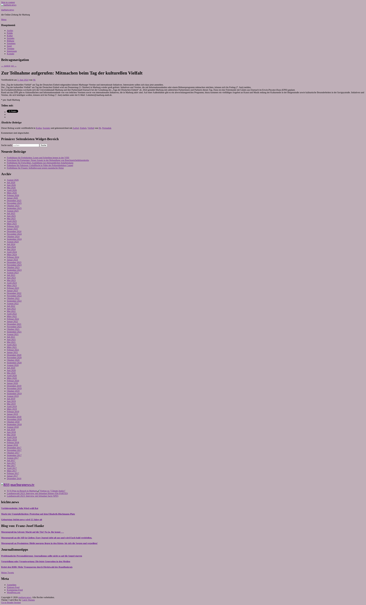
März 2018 (12, 440)
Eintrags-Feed (13, 587)
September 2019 (14, 393)
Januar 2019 (12, 414)
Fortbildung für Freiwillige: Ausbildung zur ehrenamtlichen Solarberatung (40, 163)
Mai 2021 (11, 342)
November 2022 (14, 296)
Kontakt (10, 53)
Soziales (10, 38)
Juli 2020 (11, 368)
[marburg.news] (8, 5)
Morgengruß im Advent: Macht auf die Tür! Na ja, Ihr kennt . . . (32, 532)
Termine (10, 48)
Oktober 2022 (13, 298)
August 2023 (13, 272)
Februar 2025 (13, 226)
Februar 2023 (13, 288)
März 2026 (12, 193)
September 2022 (14, 301)
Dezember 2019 (14, 386)
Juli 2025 (11, 213)
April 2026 (12, 190)
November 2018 (14, 419)
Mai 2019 (11, 404)
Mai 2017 (11, 465)
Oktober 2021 (13, 329)
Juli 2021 (11, 337)
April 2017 (12, 468)
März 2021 (12, 347)
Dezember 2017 (14, 447)
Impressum (12, 51)
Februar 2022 (13, 319)
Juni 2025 (11, 216)
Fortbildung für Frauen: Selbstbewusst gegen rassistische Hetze (35, 168)
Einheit (83, 128)
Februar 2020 (13, 381)
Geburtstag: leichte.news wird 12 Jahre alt (21, 519)
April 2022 (12, 314)
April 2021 (12, 344)
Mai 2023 (11, 280)
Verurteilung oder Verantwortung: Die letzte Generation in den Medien (35, 561)
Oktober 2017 (13, 453)
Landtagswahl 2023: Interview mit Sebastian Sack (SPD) (32, 496)
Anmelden (11, 585)
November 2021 (14, 326)
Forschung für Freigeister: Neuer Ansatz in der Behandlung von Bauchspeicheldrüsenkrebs (48, 160)
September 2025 (14, 208)
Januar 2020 (12, 383)
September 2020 (14, 362)
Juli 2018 (11, 429)
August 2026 (13, 180)
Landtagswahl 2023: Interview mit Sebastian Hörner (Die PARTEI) (37, 493)
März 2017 (12, 471)
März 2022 (12, 316)
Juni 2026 (11, 185)
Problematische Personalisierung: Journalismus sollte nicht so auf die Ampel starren (41, 556)
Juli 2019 (11, 399)
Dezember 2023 (14, 262)
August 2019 (13, 396)
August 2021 (13, 334)
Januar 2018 (12, 445)
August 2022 (13, 303)
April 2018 (12, 437)
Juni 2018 (11, 432)
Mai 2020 (11, 373)
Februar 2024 (13, 257)
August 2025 (13, 211)
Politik (10, 33)
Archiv (10, 30)
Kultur (10, 35)
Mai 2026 (11, 187)
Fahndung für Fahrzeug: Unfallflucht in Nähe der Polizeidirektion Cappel (40, 165)
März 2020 (12, 378)
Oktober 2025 (13, 205)
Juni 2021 (11, 339)
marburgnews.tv (22, 484)
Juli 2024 (11, 244)
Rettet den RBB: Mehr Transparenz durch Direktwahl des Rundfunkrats (36, 567)
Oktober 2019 (13, 391)
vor (14, 66)
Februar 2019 (13, 411)
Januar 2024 (12, 260)
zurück (5, 66)
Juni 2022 (11, 308)
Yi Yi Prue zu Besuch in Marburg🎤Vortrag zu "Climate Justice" (36, 491)
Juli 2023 (11, 275)
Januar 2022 (12, 321)
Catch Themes (28, 600)
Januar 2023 (12, 290)
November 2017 (14, 450)
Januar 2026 (12, 198)
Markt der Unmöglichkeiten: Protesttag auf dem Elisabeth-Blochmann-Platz (38, 514)
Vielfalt (90, 128)
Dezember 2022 (14, 293)
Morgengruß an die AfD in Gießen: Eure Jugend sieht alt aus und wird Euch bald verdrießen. (46, 538)
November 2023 (14, 265)
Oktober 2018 (13, 422)
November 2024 (14, 234)
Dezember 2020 (14, 355)
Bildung (10, 41)
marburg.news (7, 10)
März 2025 (12, 223)
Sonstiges (11, 43)
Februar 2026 (13, 195)
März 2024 (12, 254)
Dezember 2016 (14, 478)
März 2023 (12, 285)
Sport (9, 46)
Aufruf (76, 128)
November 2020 (14, 357)
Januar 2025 (12, 229)
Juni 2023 (11, 278)
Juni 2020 (11, 370)
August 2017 (13, 458)
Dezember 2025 (14, 200)
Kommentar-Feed (15, 590)
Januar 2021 (12, 352)
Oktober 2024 (13, 236)
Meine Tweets (7, 572)
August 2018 (13, 427)
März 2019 (12, 409)
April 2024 (12, 252)
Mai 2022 (11, 311)
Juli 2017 (11, 460)
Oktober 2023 (13, 267)
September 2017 (14, 455)
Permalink (106, 128)
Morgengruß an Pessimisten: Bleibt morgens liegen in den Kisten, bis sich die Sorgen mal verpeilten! (49, 543)
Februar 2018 (13, 442)
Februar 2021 (13, 350)
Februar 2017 (13, 473)
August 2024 (13, 242)
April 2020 (12, 375)
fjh (34, 80)
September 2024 (14, 239)
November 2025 (14, 203)
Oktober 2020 (13, 360)
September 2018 (14, 424)
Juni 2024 (11, 247)
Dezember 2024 (14, 231)
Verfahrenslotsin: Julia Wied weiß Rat (19, 508)
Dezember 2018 (14, 417)
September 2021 (14, 332)
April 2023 (12, 283)
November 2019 (14, 388)
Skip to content (8, 2)
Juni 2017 (11, 463)
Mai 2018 (11, 435)
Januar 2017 (12, 476)
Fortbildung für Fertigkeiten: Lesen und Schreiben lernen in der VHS (38, 157)
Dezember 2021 (14, 324)
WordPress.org (13, 592)
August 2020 (13, 365)
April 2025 (12, 221)
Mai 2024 (11, 249)
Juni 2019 (11, 401)
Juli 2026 (11, 182)
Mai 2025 (11, 218)
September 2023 (14, 270)
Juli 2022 (11, 306)
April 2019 (12, 406)
